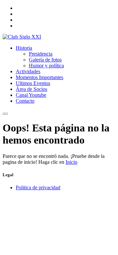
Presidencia (40, 54)
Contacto (25, 101)
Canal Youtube (31, 95)
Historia (24, 48)
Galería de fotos (45, 59)
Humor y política (46, 65)
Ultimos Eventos (33, 83)
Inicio (71, 162)
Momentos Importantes (39, 77)
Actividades (28, 71)
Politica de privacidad (38, 187)
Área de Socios (31, 89)
